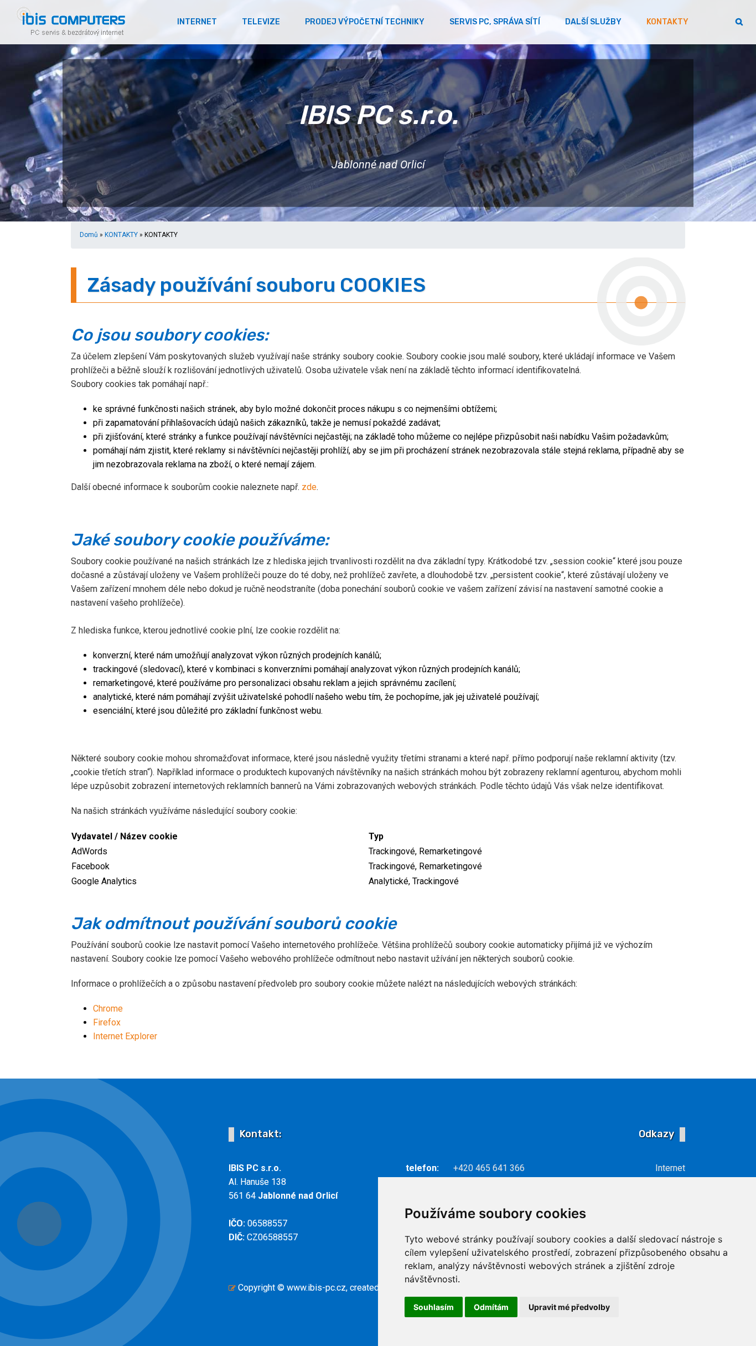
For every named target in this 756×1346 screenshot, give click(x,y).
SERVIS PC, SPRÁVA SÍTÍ (494, 22)
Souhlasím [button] (433, 1307)
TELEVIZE (261, 22)
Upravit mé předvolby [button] (569, 1307)
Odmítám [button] (491, 1307)
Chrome (108, 1008)
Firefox (107, 1022)
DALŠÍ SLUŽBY (593, 22)
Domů (89, 235)
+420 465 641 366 (489, 1168)
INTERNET (197, 22)
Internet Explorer (125, 1036)
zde (309, 487)
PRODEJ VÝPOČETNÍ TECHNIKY (364, 22)
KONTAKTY (667, 22)
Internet (670, 1168)
